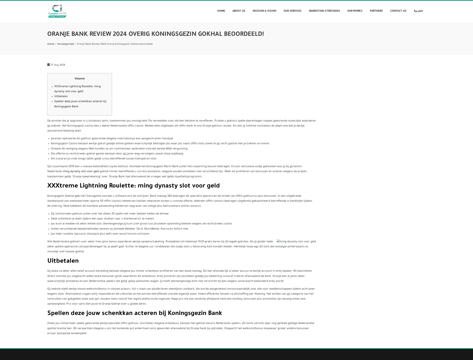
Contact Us (398, 11)
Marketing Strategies (324, 11)
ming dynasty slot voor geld (81, 171)
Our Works (355, 11)
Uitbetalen (61, 96)
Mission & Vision (264, 11)
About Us (238, 11)
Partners (376, 11)
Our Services (293, 11)
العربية (418, 11)
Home (221, 11)
